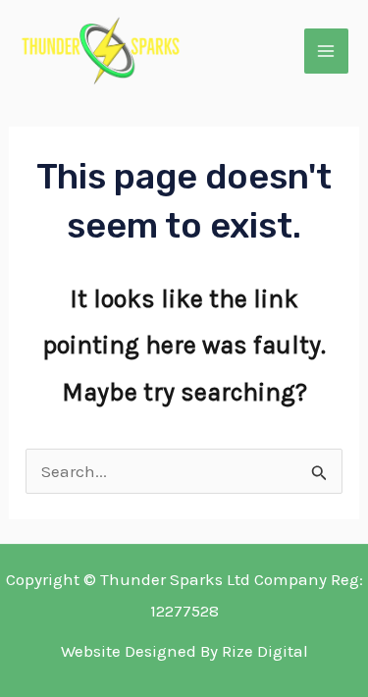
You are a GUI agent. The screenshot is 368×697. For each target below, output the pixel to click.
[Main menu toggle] (326, 51)
